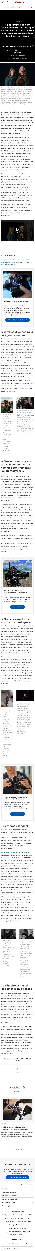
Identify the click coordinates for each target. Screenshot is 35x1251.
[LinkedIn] (17, 1243)
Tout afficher (16, 1091)
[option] (17, 1121)
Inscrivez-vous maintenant (17, 1177)
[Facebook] (9, 1243)
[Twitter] (22, 1243)
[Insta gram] (13, 1243)
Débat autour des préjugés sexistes (17, 51)
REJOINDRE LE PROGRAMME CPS (17, 319)
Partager (17, 1072)
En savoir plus (17, 607)
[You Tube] (26, 1243)
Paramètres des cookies (17, 1235)
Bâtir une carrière (17, 55)
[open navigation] (32, 46)
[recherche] (7, 2)
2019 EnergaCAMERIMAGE (25, 416)
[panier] (3, 2)
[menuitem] (17, 51)
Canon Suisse (16, 1239)
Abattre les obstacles (17, 58)
